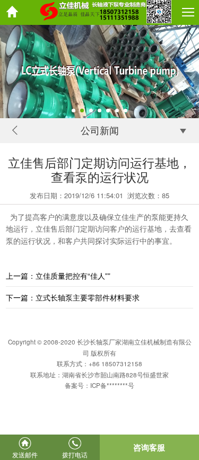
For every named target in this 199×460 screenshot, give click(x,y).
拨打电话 (75, 454)
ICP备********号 (112, 385)
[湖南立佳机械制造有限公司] (99, 12)
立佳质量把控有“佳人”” (73, 275)
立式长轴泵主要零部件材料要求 (88, 297)
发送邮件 (25, 454)
